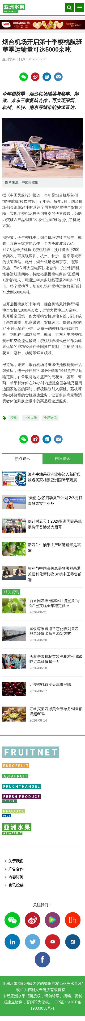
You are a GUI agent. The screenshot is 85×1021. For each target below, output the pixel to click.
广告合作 (16, 869)
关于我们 (16, 861)
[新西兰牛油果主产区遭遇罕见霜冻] (14, 549)
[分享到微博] (35, 76)
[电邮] (58, 76)
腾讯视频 (52, 920)
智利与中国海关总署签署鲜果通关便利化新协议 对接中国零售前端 (55, 574)
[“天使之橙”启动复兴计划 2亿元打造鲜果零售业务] (14, 502)
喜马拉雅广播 (72, 920)
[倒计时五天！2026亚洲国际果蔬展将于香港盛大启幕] (14, 526)
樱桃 (13, 417)
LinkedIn (12, 941)
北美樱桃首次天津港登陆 (50, 685)
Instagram (72, 941)
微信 (12, 920)
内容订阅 (16, 877)
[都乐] (42, 24)
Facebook (42, 959)
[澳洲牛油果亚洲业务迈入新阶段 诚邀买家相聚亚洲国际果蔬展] (14, 479)
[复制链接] (46, 76)
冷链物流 (50, 417)
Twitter (32, 941)
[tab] (22, 459)
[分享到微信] (23, 76)
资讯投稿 (16, 885)
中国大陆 (30, 417)
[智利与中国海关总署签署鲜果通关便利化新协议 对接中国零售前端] (14, 573)
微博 (32, 920)
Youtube (52, 941)
